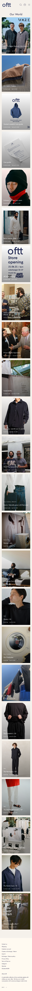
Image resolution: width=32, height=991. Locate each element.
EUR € (3, 987)
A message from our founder (13, 581)
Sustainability (8, 391)
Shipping (4, 946)
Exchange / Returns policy (8, 956)
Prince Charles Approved (12, 353)
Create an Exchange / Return (9, 951)
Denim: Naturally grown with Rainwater (16, 505)
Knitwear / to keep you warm (13, 200)
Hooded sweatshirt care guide (13, 124)
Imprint (3, 954)
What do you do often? (11, 924)
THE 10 (6, 695)
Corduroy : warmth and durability (14, 429)
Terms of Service (6, 961)
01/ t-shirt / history (10, 86)
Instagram (4, 964)
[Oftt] (7, 4)
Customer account (6, 949)
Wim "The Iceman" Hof (11, 467)
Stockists (4, 966)
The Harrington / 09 (10, 772)
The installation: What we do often (14, 848)
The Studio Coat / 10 (10, 886)
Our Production (8, 657)
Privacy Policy (5, 959)
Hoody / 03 (7, 619)
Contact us (4, 944)
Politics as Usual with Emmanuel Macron (14, 314)
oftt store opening (9, 276)
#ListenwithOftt (5, 968)
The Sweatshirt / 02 (10, 733)
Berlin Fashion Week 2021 (12, 238)
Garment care (8, 543)
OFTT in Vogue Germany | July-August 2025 (16, 47)
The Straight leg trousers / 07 (13, 810)
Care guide (7, 162)
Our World (16, 14)
